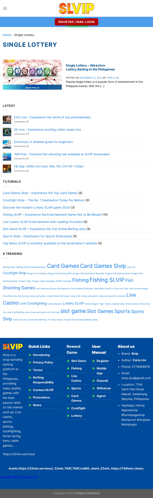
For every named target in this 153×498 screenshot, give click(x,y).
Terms (38, 370)
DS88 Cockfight (63, 281)
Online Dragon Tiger (94, 304)
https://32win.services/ (35, 468)
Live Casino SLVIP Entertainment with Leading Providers (42, 222)
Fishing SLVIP (107, 280)
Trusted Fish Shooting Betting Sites (81, 320)
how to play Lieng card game (31, 296)
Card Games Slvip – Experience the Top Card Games (40, 193)
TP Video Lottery (55, 320)
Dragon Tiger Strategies (43, 281)
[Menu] (5, 8)
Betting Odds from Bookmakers (31, 267)
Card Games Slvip (103, 266)
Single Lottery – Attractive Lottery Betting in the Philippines (90, 67)
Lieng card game (89, 296)
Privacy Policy (43, 362)
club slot (131, 267)
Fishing (80, 280)
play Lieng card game (35, 312)
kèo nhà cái (29, 477)
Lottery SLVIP (73, 303)
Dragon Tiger (25, 281)
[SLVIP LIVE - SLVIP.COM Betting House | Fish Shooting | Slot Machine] (76, 8)
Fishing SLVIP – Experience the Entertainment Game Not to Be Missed (52, 214)
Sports (122, 311)
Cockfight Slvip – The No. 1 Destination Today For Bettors (44, 200)
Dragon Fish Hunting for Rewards (88, 273)
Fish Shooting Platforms (82, 288)
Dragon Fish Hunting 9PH (60, 273)
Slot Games (100, 311)
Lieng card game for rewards (112, 296)
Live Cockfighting (33, 303)
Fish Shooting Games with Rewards (53, 288)
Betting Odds (9, 267)
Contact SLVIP (43, 390)
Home (7, 35)
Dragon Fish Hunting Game (117, 273)
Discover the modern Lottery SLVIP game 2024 (36, 207)
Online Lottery (132, 304)
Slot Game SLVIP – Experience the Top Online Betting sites (44, 229)
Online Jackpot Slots (114, 304)
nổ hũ (17, 477)
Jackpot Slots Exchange (57, 296)
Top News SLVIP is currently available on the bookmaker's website (50, 243)
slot (48, 312)
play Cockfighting (15, 312)
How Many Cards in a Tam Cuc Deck (111, 288)
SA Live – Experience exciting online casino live (47, 129)
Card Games (63, 266)
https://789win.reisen (127, 468)
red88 (84, 468)
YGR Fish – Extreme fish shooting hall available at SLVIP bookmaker (62, 154)
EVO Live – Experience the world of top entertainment (52, 117)
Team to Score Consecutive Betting (29, 320)
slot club (55, 312)
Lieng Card (75, 296)
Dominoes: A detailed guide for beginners (43, 142)
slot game (73, 311)
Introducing (41, 355)
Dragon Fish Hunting (37, 273)
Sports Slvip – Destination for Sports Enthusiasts (37, 236)
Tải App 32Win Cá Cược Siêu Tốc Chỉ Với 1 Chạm (49, 166)
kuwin (13, 468)
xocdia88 (6, 477)
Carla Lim (113, 77)
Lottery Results (55, 304)
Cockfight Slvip (14, 273)
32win (105, 468)
